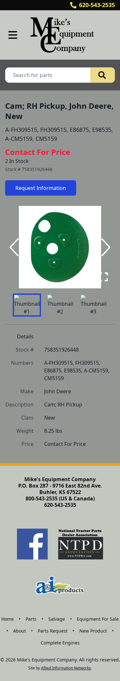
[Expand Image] (103, 276)
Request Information (40, 188)
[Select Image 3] (93, 305)
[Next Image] (104, 247)
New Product (93, 631)
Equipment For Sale (98, 619)
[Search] (103, 75)
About (19, 631)
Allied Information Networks (66, 668)
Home (7, 619)
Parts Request (53, 631)
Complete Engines (60, 643)
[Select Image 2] (60, 305)
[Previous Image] (15, 247)
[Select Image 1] (27, 305)
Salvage (56, 619)
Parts (31, 619)
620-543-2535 (97, 5)
